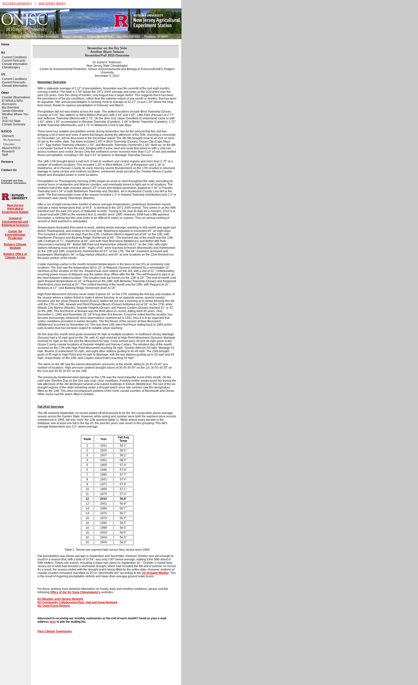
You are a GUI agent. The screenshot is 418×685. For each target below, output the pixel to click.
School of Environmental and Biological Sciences (15, 222)
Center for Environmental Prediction (15, 235)
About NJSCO (11, 148)
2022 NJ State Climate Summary (13, 122)
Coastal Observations (16, 97)
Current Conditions (14, 57)
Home (5, 44)
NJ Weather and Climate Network (60, 599)
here (53, 621)
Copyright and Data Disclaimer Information (13, 181)
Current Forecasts (13, 60)
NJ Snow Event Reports (53, 605)
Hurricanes (9, 104)
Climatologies (11, 67)
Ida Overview (10, 107)
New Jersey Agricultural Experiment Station (15, 209)
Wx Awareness (12, 139)
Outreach (8, 136)
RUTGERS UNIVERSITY (17, 3)
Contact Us (9, 170)
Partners (7, 162)
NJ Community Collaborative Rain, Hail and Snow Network (77, 602)
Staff (5, 155)
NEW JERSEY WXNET (52, 3)
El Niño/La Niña (12, 100)
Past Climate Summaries (54, 631)
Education (9, 144)
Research (8, 151)
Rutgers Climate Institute (15, 246)
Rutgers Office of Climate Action (15, 255)
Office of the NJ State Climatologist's (75, 592)
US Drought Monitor (155, 573)
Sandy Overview (12, 111)
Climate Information (15, 64)
